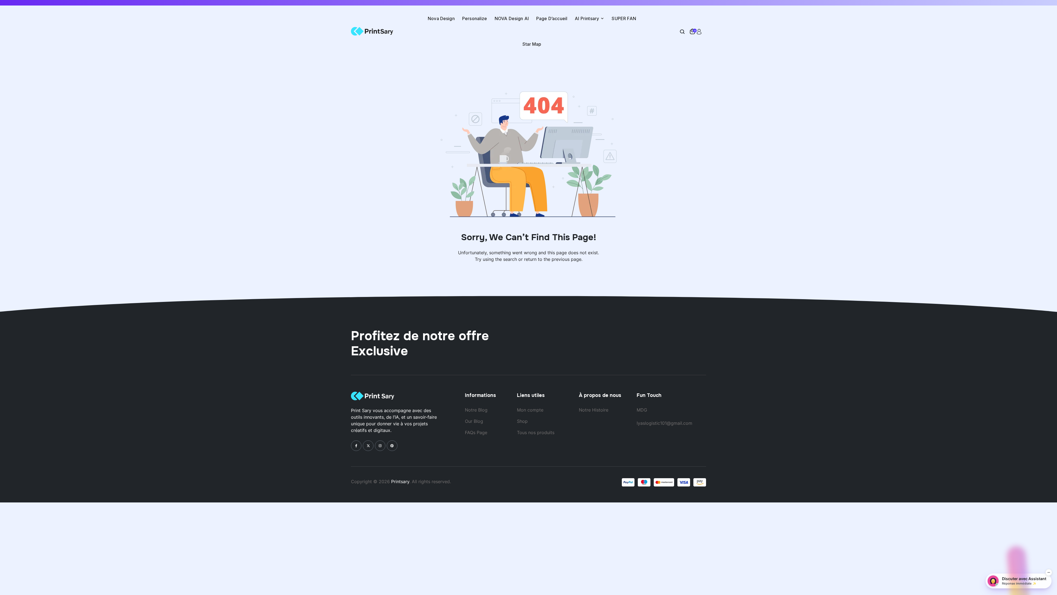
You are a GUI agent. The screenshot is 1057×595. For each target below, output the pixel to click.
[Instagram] (380, 445)
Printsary (400, 481)
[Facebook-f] (356, 445)
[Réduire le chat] (1048, 572)
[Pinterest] (392, 445)
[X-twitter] (368, 445)
